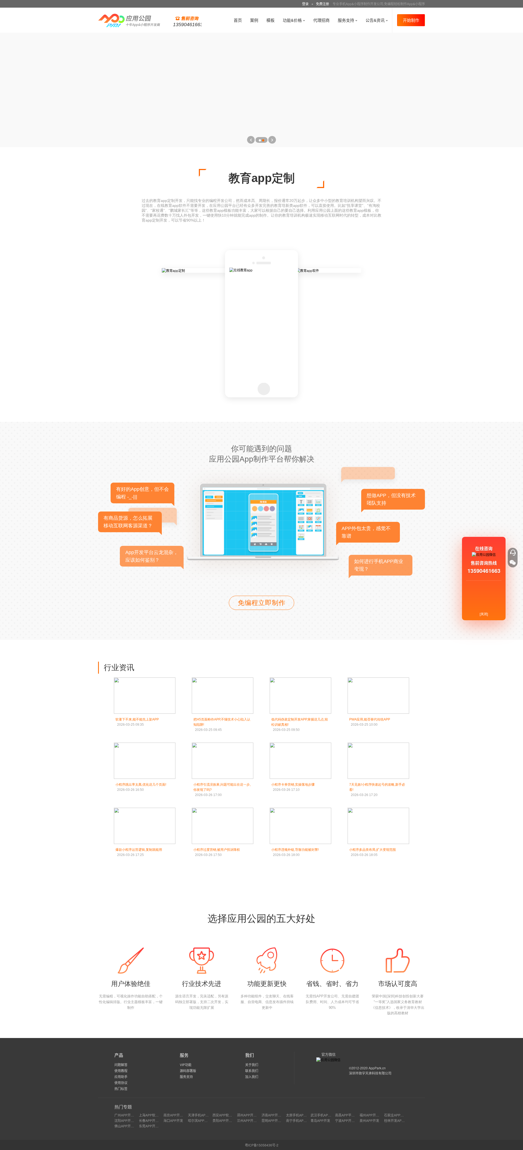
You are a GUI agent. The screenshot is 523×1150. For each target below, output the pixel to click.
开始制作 (411, 20)
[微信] (513, 562)
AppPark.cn (377, 1068)
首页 (238, 20)
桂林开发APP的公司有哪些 (403, 1120)
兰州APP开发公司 (250, 1120)
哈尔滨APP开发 (199, 1120)
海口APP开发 (173, 1120)
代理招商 (321, 20)
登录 (305, 3)
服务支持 (346, 20)
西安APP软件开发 (225, 1115)
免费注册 (322, 3)
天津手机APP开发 (201, 1115)
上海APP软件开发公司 (155, 1115)
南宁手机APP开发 (299, 1120)
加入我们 (251, 1076)
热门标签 (120, 1088)
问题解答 (120, 1064)
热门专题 (123, 1107)
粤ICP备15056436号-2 (261, 1145)
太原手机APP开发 (299, 1115)
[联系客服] (513, 553)
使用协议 (120, 1082)
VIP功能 (185, 1064)
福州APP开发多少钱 (374, 1115)
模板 (270, 20)
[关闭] (484, 614)
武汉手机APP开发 (324, 1115)
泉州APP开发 (369, 1120)
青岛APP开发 (320, 1120)
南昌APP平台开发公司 (351, 1115)
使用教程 (120, 1070)
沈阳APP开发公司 (127, 1120)
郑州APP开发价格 (250, 1115)
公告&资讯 (376, 20)
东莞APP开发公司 (152, 1126)
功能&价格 (293, 20)
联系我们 (251, 1070)
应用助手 (120, 1076)
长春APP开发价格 (152, 1120)
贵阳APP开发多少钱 (227, 1120)
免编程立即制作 (261, 602)
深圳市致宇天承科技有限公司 (370, 1073)
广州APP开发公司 (127, 1115)
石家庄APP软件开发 (398, 1115)
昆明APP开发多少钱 (276, 1120)
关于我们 (251, 1064)
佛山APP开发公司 (127, 1126)
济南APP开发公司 (275, 1115)
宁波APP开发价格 (348, 1120)
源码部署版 (188, 1070)
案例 (254, 20)
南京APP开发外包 (176, 1115)
